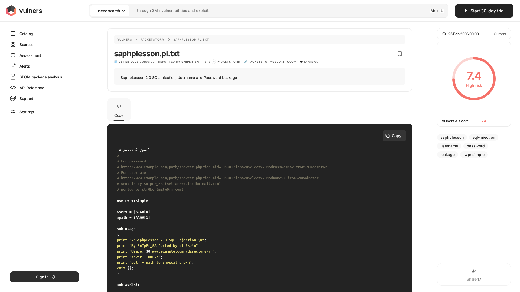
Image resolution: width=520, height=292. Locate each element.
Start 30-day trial (487, 11)
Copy (396, 135)
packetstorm (229, 61)
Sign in (42, 276)
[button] (474, 33)
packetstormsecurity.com (273, 61)
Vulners (124, 39)
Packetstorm (153, 39)
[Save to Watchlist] (399, 53)
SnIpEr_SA (190, 61)
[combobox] (261, 11)
